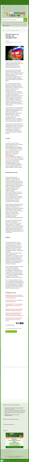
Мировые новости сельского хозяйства (13, 42)
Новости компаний (9, 304)
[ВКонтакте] (17, 323)
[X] (21, 323)
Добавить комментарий (11, 331)
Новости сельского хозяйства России (13, 312)
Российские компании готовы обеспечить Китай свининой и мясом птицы (14, 305)
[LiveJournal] (23, 323)
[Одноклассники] (19, 323)
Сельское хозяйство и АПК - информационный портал (14, 456)
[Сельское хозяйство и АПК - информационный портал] (14, 14)
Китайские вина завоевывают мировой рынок (13, 310)
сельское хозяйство (10, 159)
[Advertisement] (11, 351)
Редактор (7, 40)
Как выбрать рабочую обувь (10, 301)
